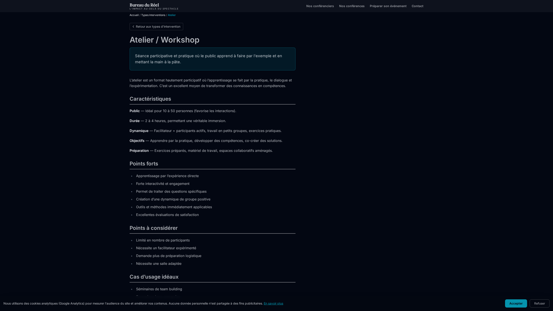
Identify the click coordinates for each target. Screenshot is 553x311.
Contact (417, 6)
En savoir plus (273, 303)
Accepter (516, 303)
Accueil (134, 15)
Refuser (539, 303)
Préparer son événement (388, 6)
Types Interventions (153, 15)
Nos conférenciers (320, 6)
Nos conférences (352, 6)
